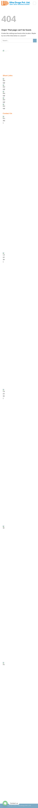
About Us (10, 79)
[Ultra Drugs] (15, 3)
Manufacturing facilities (14, 85)
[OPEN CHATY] (5, 803)
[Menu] (34, 3)
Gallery (9, 98)
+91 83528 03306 (12, 526)
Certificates (10, 104)
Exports (9, 91)
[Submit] (35, 40)
